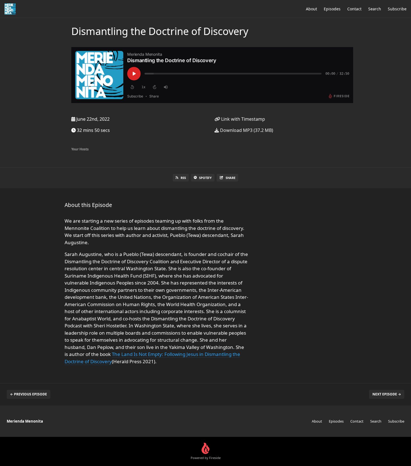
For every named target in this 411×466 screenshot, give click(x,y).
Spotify (205, 178)
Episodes (332, 8)
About (311, 8)
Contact (354, 8)
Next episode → (386, 394)
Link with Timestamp (242, 119)
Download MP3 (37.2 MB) (246, 130)
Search (374, 8)
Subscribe (397, 8)
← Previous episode (28, 394)
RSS (183, 178)
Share (230, 178)
